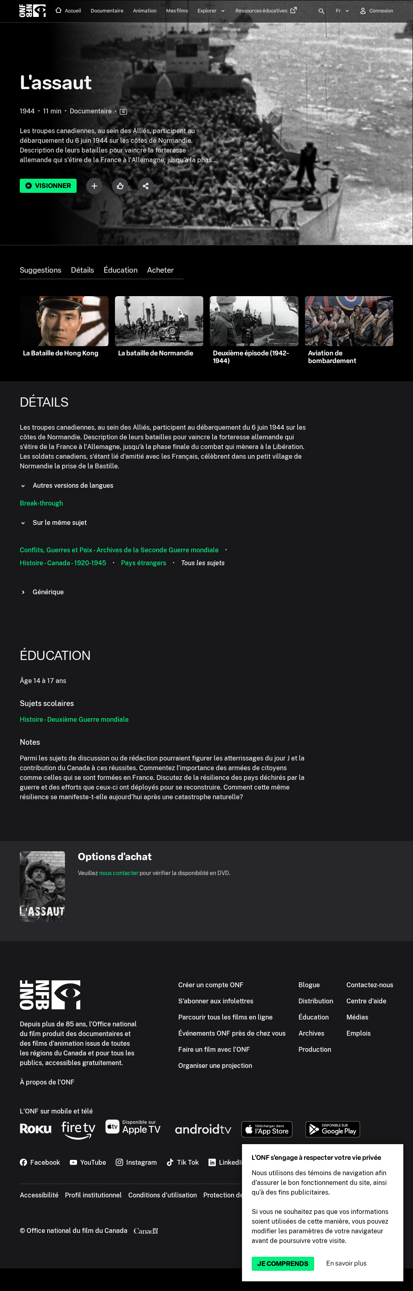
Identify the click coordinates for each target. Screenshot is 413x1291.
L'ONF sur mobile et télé (56, 1111)
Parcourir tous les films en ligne (225, 1017)
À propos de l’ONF (47, 1082)
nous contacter (118, 873)
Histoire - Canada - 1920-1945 (63, 563)
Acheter (160, 270)
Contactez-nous (369, 985)
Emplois (358, 1033)
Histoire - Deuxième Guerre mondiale (74, 719)
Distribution (315, 1001)
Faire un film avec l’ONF (214, 1049)
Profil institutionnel (93, 1195)
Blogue (309, 985)
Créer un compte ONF (211, 985)
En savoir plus (346, 1263)
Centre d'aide (366, 1001)
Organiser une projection (215, 1066)
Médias (357, 1017)
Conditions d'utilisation (162, 1195)
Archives (311, 1033)
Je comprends (283, 1264)
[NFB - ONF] (32, 11)
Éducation (121, 270)
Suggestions (40, 270)
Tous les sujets (203, 563)
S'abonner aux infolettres (215, 1001)
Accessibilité (39, 1195)
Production (314, 1049)
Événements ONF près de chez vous (232, 1033)
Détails (82, 270)
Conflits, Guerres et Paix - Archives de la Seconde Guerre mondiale (119, 550)
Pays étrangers (143, 563)
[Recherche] (321, 11)
